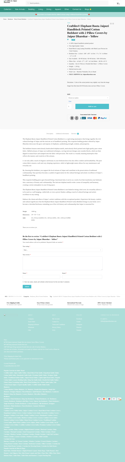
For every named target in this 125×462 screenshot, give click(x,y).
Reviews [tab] (74, 133)
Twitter (78, 321)
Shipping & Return (33, 324)
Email (64, 273)
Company (31, 319)
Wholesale (31, 327)
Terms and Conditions (58, 324)
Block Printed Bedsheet (20, 19)
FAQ (53, 330)
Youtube (78, 330)
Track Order (31, 321)
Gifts (29, 330)
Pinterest (78, 327)
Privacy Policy (56, 327)
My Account (55, 319)
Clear (70, 101)
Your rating (26, 246)
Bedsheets (10, 19)
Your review (27, 254)
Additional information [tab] (62, 133)
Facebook (79, 319)
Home (4, 19)
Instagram (79, 324)
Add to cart (92, 106)
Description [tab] (49, 133)
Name (25, 273)
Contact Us (55, 321)
